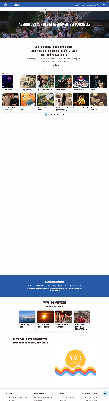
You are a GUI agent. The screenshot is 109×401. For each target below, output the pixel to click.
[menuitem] (12, 4)
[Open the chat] (105, 393)
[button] (100, 5)
